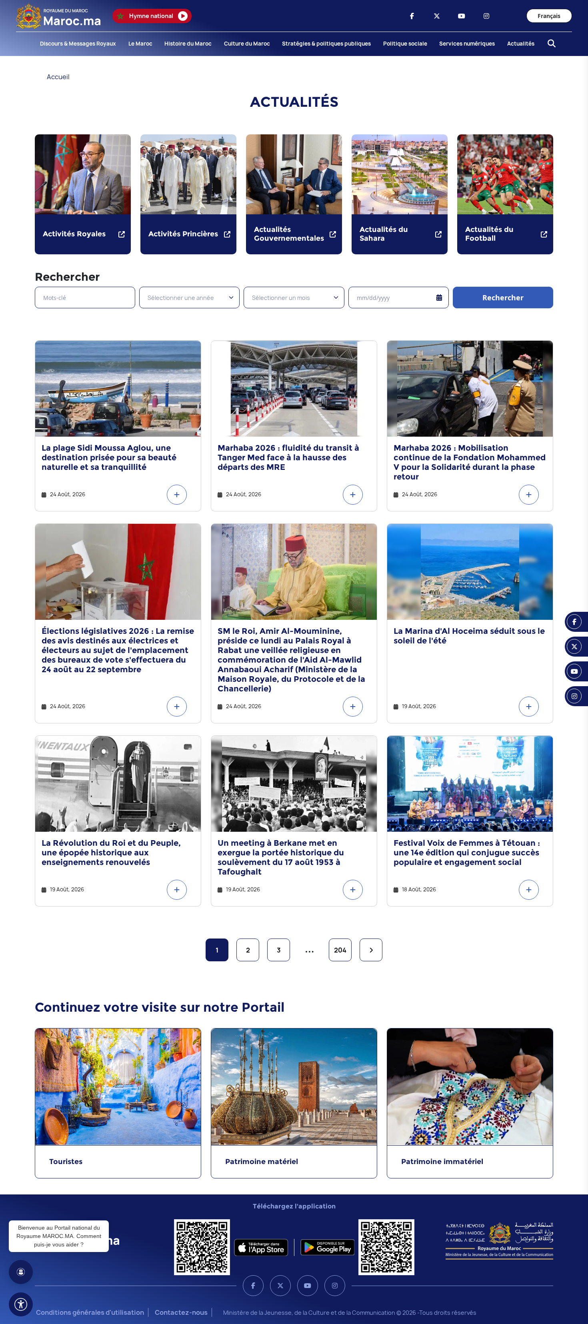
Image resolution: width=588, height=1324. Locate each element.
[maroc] (412, 16)
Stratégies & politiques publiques (326, 43)
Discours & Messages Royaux (78, 43)
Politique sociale (405, 43)
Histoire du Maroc (188, 43)
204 (340, 950)
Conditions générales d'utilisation (90, 1312)
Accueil (58, 76)
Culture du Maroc (247, 43)
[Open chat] (21, 1272)
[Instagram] (334, 1285)
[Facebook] (253, 1285)
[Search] (549, 44)
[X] (280, 1285)
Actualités (520, 43)
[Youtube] (307, 1285)
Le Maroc (140, 43)
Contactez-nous (181, 1312)
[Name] (21, 1304)
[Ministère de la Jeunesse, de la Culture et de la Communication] (499, 1240)
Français (549, 16)
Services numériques (467, 43)
